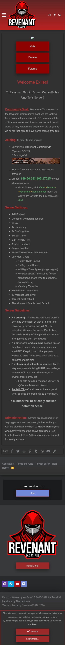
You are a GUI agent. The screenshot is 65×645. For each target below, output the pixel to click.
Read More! (32, 565)
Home (5, 467)
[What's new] (55, 15)
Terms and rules (24, 463)
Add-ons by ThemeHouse (16, 601)
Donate (32, 57)
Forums (32, 68)
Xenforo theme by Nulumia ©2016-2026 (23, 605)
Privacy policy (43, 463)
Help (54, 463)
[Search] (60, 15)
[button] (4, 15)
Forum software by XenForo (31, 597)
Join (32, 493)
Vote (32, 46)
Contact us (8, 463)
